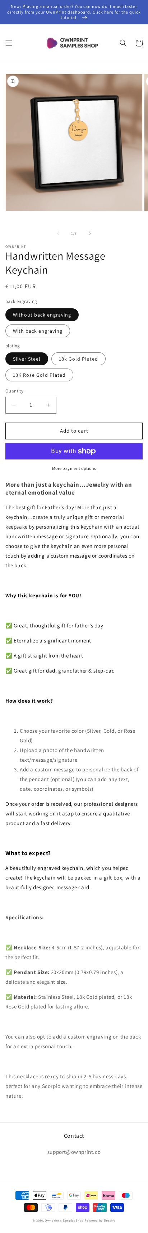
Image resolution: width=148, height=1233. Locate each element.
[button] (9, 43)
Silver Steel (27, 359)
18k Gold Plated (78, 359)
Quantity (14, 391)
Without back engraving (42, 315)
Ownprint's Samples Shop (64, 1220)
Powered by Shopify (100, 1220)
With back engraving (38, 331)
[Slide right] (90, 233)
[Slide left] (58, 233)
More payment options (74, 468)
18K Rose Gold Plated (39, 375)
